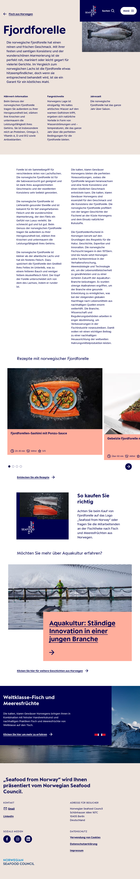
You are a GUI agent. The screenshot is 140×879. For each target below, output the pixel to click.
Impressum (76, 850)
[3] (21, 466)
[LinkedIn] (28, 839)
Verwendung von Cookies (85, 837)
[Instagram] (17, 839)
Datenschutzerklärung (83, 843)
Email (11, 808)
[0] (9, 466)
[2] (17, 466)
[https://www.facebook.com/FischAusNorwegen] (7, 839)
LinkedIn (8, 816)
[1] (13, 466)
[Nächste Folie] (128, 466)
